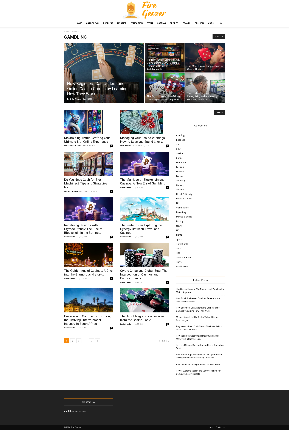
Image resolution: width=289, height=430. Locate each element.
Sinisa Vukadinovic (72, 146)
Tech (150, 23)
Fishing (179, 176)
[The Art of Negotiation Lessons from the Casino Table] (144, 300)
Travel (186, 23)
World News (182, 266)
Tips (178, 252)
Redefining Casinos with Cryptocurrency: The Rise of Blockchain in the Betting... (83, 229)
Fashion (199, 23)
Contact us (220, 427)
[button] (221, 23)
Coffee (179, 157)
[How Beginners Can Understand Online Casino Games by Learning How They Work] (104, 77)
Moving (179, 221)
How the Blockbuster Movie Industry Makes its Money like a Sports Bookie (197, 337)
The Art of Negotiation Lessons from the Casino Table (142, 318)
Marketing (181, 212)
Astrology (92, 23)
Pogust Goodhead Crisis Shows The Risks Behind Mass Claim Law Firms (199, 328)
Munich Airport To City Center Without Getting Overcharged (197, 318)
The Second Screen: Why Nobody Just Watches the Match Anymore (200, 290)
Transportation (183, 257)
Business (108, 23)
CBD (178, 148)
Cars (211, 23)
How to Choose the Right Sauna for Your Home (198, 364)
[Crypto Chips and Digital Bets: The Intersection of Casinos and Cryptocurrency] (144, 255)
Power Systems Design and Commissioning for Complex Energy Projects (198, 372)
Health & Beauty (184, 194)
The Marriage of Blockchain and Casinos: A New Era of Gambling (142, 181)
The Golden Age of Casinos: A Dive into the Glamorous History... (88, 272)
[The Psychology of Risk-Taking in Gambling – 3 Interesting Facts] (165, 88)
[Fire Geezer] (144, 9)
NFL (178, 230)
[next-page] (97, 340)
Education (137, 23)
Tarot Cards (182, 243)
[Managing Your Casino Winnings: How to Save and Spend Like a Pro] (144, 122)
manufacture (182, 207)
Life (178, 203)
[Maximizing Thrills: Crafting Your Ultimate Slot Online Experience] (88, 122)
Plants (179, 234)
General (180, 189)
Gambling (180, 180)
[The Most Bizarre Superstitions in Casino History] (205, 57)
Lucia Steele (125, 187)
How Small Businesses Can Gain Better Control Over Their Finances (198, 300)
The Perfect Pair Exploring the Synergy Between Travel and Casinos (141, 229)
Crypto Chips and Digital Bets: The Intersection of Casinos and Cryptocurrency (143, 274)
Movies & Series (184, 216)
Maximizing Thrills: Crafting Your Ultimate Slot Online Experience (87, 139)
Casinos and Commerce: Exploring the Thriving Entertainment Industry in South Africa (88, 320)
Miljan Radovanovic (73, 191)
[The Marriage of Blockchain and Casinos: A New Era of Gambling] (144, 164)
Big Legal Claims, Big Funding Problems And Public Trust (200, 347)
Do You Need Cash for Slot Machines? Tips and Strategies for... (85, 183)
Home (79, 23)
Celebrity (180, 153)
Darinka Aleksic (74, 99)
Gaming (161, 23)
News (179, 225)
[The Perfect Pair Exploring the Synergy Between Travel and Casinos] (144, 209)
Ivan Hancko (125, 146)
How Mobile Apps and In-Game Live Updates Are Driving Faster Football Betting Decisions (199, 356)
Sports (174, 23)
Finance (121, 23)
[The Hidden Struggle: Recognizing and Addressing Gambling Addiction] (205, 88)
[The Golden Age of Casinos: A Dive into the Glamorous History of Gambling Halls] (88, 255)
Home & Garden (184, 198)
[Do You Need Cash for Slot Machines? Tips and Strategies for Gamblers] (88, 164)
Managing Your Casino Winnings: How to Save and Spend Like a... (142, 139)
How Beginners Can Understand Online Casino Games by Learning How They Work (198, 309)
